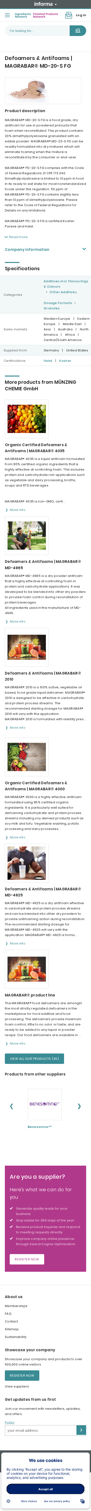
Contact (11, 1321)
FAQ (8, 1313)
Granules (51, 308)
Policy (10, 1422)
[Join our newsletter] (68, 15)
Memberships (16, 1306)
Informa (45, 4)
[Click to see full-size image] (43, 91)
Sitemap (12, 1329)
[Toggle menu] (7, 15)
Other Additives (63, 292)
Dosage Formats (58, 303)
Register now (27, 1259)
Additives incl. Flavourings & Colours (66, 284)
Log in (81, 15)
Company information (27, 249)
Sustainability (15, 1337)
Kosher (65, 360)
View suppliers (17, 1386)
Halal (48, 360)
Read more (18, 237)
